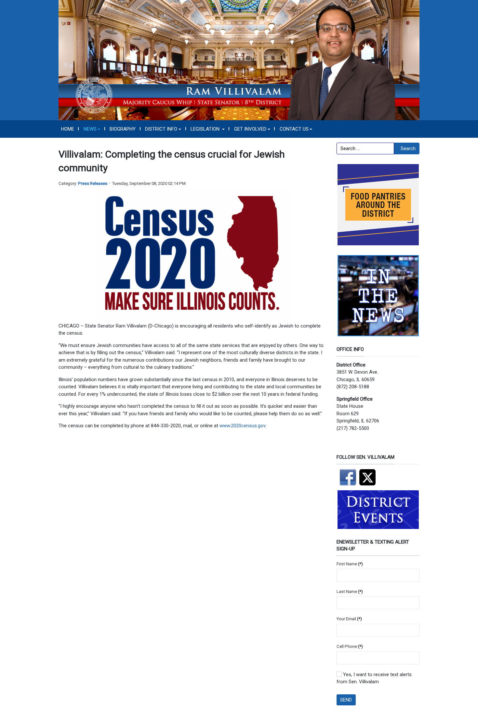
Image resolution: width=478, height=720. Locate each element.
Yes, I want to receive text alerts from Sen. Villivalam (374, 678)
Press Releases (92, 183)
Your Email (349, 618)
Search (408, 148)
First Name (350, 563)
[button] (92, 129)
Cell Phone (350, 646)
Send (346, 700)
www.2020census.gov (242, 426)
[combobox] (365, 148)
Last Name (350, 591)
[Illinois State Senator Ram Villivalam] (239, 59)
